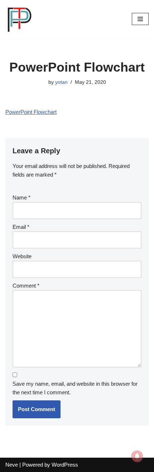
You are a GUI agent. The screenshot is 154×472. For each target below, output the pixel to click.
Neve (11, 465)
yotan (61, 82)
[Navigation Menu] (140, 19)
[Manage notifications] (137, 456)
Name (21, 197)
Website (22, 256)
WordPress (65, 465)
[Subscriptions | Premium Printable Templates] (19, 19)
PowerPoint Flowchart (31, 112)
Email (21, 227)
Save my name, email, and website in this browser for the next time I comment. (75, 388)
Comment (26, 286)
